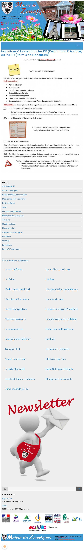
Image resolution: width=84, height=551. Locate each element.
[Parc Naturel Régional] (66, 518)
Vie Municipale (8, 186)
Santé (4, 207)
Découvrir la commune (11, 211)
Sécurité (5, 240)
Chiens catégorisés (56, 359)
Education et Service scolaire (14, 194)
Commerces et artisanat (12, 232)
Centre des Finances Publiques (15, 260)
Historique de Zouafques (13, 215)
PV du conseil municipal (17, 289)
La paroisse (7, 245)
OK (79, 489)
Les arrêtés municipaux (58, 269)
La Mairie (10, 279)
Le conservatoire (14, 329)
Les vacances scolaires (57, 349)
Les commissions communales (62, 289)
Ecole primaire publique (17, 339)
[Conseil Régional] (37, 518)
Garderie (50, 339)
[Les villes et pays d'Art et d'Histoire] (57, 518)
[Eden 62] (76, 518)
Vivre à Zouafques (10, 190)
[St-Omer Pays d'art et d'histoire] (49, 518)
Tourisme (6, 220)
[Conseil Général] (26, 518)
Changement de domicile (59, 379)
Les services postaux (16, 309)
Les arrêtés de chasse (11, 249)
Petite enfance (8, 203)
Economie (6, 236)
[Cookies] (4, 546)
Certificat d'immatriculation (20, 379)
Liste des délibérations (17, 299)
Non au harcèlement (15, 359)
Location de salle (54, 299)
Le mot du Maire (13, 269)
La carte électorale (15, 369)
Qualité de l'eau (8, 224)
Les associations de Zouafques (62, 309)
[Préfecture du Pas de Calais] (5, 518)
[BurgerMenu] (78, 46)
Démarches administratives (14, 199)
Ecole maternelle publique (60, 329)
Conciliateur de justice (17, 389)
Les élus (50, 279)
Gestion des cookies (49, 548)
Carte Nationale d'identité (60, 369)
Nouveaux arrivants (15, 319)
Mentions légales (34, 548)
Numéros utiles (8, 228)
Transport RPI (12, 349)
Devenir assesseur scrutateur (61, 319)
